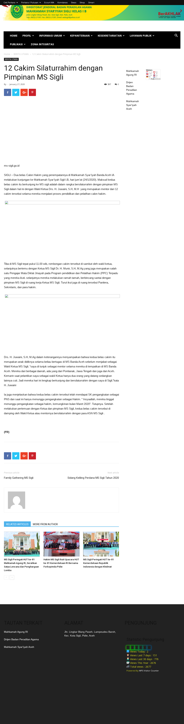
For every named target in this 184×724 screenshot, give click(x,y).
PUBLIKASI (16, 44)
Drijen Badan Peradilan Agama (21, 639)
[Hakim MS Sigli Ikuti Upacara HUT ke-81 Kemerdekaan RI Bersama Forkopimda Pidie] (61, 544)
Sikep (82, 2)
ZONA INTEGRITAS (42, 44)
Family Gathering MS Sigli (18, 477)
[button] (176, 36)
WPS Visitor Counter (149, 670)
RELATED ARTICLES (17, 524)
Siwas (73, 2)
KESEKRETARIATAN (110, 35)
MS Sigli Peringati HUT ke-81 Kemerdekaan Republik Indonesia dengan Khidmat (98, 563)
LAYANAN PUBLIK (140, 35)
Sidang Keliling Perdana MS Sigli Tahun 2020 (93, 477)
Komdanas (63, 2)
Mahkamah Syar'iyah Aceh (132, 105)
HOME (13, 35)
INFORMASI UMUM (50, 35)
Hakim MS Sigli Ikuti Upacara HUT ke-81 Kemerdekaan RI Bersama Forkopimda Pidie (61, 563)
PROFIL (26, 35)
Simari (91, 2)
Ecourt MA (49, 2)
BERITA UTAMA (21, 54)
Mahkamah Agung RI (16, 631)
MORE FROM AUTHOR (45, 524)
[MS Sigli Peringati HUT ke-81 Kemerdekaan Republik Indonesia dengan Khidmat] (101, 544)
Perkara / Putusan (29, 2)
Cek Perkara (9, 2)
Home (7, 54)
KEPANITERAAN (80, 35)
